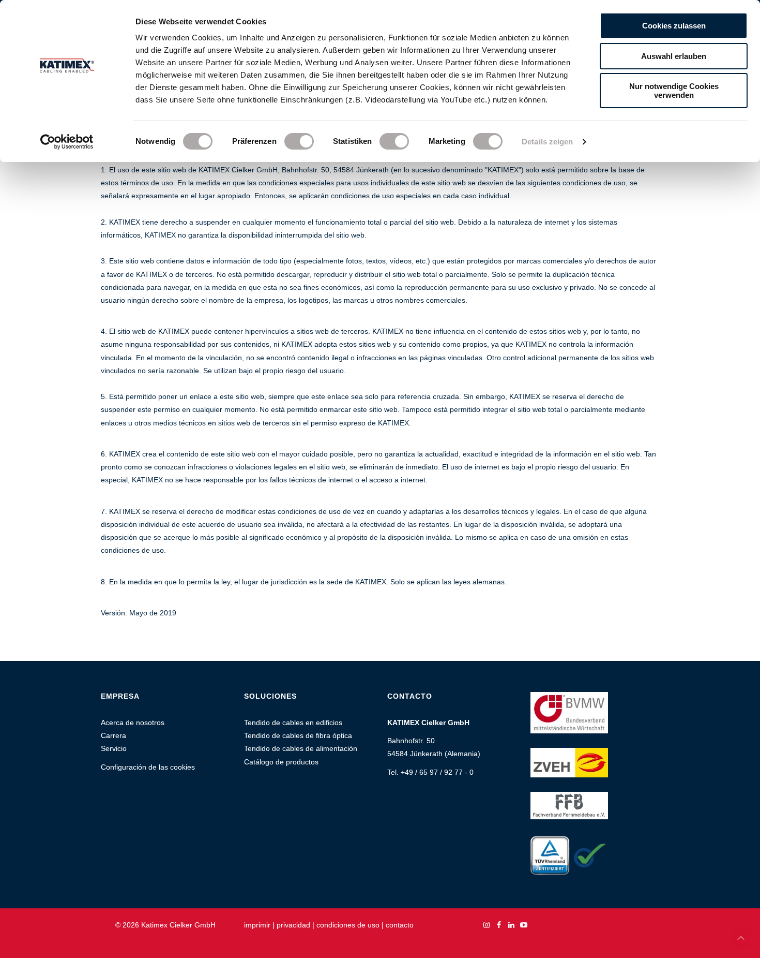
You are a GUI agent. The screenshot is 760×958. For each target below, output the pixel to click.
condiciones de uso (347, 925)
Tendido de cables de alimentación (300, 748)
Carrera (113, 735)
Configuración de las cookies (148, 767)
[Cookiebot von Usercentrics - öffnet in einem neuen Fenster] (67, 142)
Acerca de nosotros (132, 722)
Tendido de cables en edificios (293, 722)
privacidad (293, 925)
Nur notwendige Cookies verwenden (674, 90)
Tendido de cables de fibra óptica (298, 735)
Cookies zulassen (674, 25)
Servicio (114, 748)
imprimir (257, 925)
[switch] (299, 141)
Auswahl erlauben (673, 56)
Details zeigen (547, 141)
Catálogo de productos (281, 762)
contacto (400, 925)
